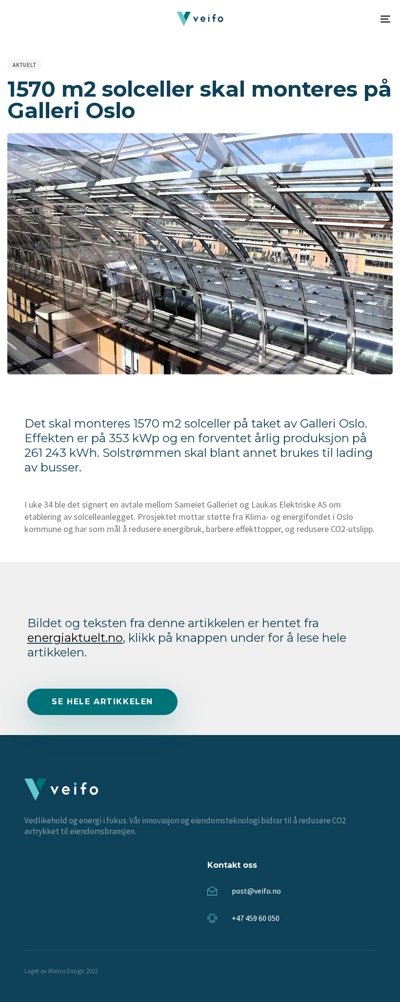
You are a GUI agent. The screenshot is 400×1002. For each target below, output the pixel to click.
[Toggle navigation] (326, 19)
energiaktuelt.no (75, 638)
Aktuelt (24, 64)
